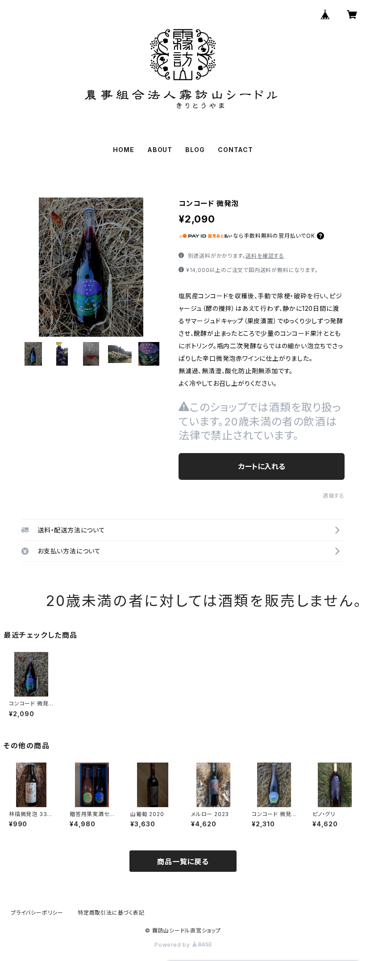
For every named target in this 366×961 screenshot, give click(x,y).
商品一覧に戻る (183, 861)
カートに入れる (261, 466)
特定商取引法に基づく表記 (111, 912)
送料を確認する (264, 255)
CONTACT (235, 149)
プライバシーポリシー (37, 912)
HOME (123, 149)
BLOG (194, 149)
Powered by (173, 944)
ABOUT (159, 149)
